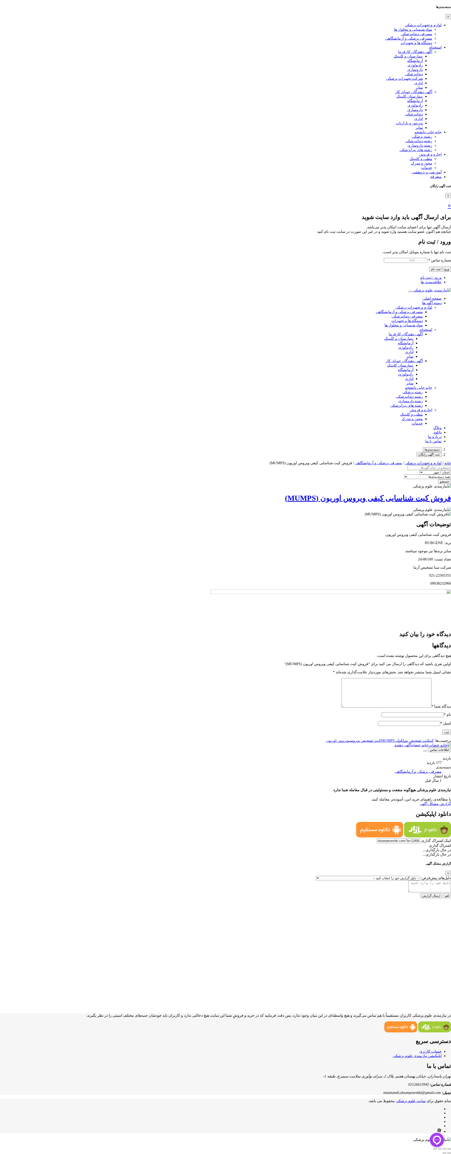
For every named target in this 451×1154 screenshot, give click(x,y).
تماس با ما (433, 441)
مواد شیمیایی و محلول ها (413, 29)
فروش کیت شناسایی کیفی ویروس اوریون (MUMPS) (368, 498)
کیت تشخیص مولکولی (412, 741)
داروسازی (415, 70)
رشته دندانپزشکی (418, 141)
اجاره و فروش (430, 154)
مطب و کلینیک (421, 159)
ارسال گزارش (431, 895)
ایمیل (445, 723)
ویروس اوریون (337, 741)
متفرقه (436, 177)
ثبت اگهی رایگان (429, 454)
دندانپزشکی (414, 74)
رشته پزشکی (422, 136)
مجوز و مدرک (421, 163)
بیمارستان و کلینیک (408, 56)
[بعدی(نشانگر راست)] (444, 1153)
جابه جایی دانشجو (428, 132)
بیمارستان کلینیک (410, 96)
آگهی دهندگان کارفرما (415, 52)
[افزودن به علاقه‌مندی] (425, 750)
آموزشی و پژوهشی (427, 172)
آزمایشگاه (415, 61)
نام (447, 715)
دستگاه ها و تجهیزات (416, 43)
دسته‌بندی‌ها (432, 449)
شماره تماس (439, 260)
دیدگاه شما (441, 706)
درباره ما (435, 437)
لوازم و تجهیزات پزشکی (423, 25)
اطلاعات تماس (439, 749)
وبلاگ (437, 428)
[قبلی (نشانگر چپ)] (449, 1153)
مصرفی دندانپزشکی (416, 34)
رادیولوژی (415, 65)
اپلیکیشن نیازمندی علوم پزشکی (417, 1056)
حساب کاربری (430, 1051)
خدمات (426, 168)
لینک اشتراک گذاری (436, 841)
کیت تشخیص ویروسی (365, 741)
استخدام (435, 47)
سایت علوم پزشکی (411, 1101)
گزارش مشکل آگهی (435, 804)
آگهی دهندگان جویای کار (413, 92)
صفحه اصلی (432, 298)
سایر (419, 87)
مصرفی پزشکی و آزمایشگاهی (408, 38)
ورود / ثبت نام (440, 269)
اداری (418, 83)
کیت (431, 741)
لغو (447, 895)
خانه (447, 463)
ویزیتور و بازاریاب (409, 123)
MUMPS (388, 741)
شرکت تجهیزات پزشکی (404, 79)
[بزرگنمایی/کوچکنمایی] (449, 1149)
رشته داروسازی (420, 145)
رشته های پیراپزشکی (416, 150)
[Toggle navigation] (410, 291)
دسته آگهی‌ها (432, 303)
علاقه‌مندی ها (431, 282)
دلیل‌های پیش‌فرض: (436, 878)
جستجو (444, 481)
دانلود (437, 432)
